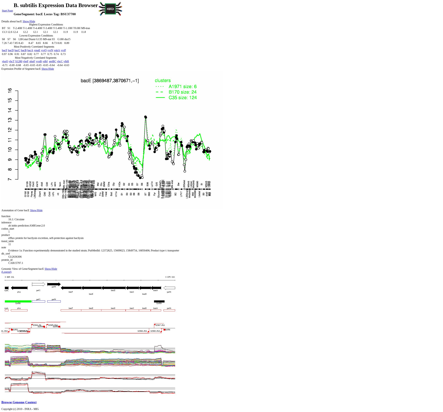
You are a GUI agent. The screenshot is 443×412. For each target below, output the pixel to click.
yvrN (50, 50)
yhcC (60, 61)
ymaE (37, 50)
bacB (24, 50)
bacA (30, 50)
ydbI (45, 61)
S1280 (18, 61)
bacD (11, 50)
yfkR (66, 61)
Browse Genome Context (19, 402)
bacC (17, 50)
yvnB (39, 61)
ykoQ (5, 61)
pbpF (32, 61)
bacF (4, 50)
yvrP (63, 50)
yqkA (57, 50)
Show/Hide (29, 21)
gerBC (52, 61)
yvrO (44, 50)
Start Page (7, 10)
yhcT (12, 61)
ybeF (26, 61)
